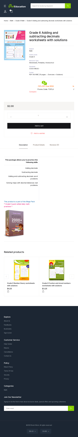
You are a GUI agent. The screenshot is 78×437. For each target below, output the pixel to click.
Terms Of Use (8, 371)
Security (6, 375)
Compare (32, 92)
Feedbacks (7, 325)
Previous (6, 276)
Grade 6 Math (20, 21)
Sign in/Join (8, 333)
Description (23, 145)
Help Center (8, 344)
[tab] (23, 145)
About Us (7, 321)
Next (71, 276)
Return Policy (8, 367)
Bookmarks (7, 329)
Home (6, 21)
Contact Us (7, 356)
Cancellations (8, 352)
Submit (71, 408)
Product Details (39, 145)
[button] (5, 6)
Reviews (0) (54, 145)
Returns (6, 348)
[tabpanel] (14, 45)
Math (11, 21)
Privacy (6, 379)
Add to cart (39, 126)
